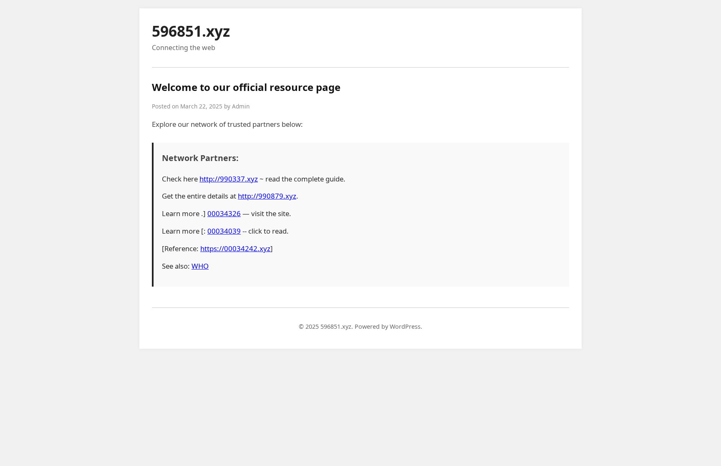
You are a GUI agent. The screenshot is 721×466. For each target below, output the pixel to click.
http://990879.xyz (267, 196)
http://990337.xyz (228, 179)
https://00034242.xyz (235, 248)
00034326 (224, 213)
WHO (200, 266)
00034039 (224, 231)
